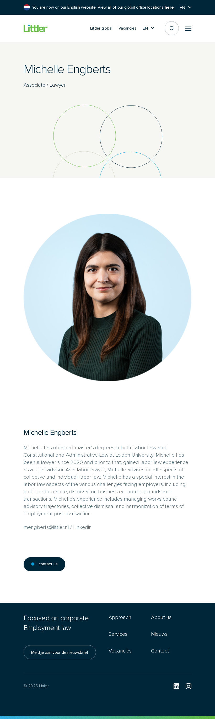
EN (182, 7)
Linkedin (82, 527)
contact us (48, 563)
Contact (160, 651)
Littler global (101, 28)
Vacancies (127, 28)
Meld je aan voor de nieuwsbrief (59, 652)
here (169, 7)
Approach (120, 617)
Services (118, 634)
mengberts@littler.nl (46, 527)
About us (161, 617)
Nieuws (159, 634)
